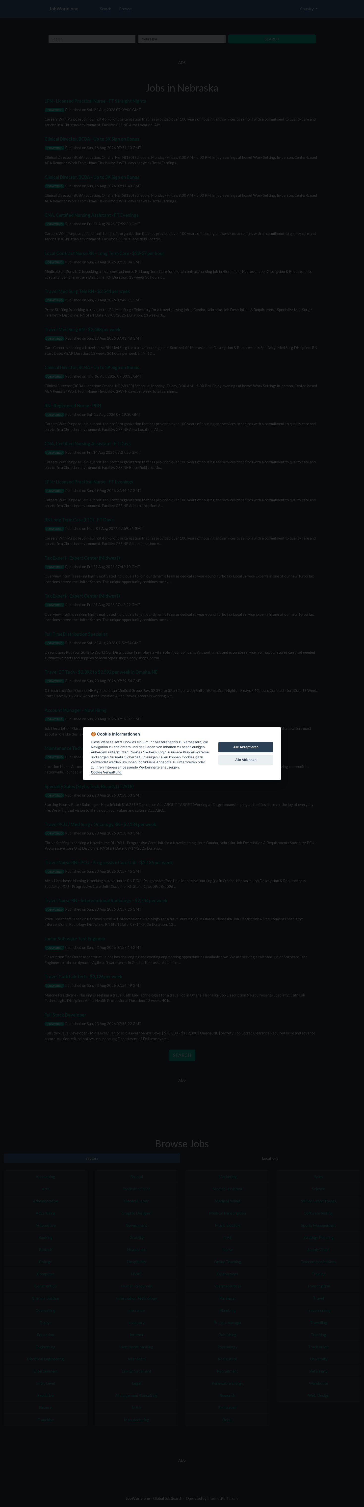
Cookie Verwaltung (106, 772)
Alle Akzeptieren (246, 747)
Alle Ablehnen (246, 760)
